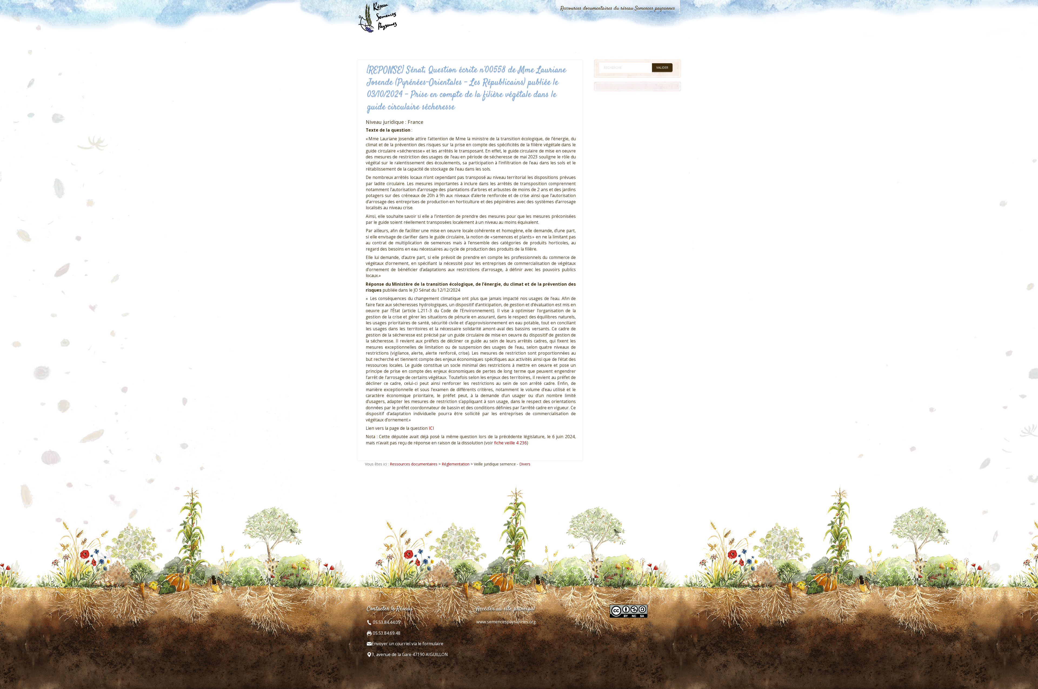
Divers (524, 464)
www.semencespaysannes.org (506, 622)
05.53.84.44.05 (386, 622)
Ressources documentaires (413, 464)
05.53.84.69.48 (386, 633)
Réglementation (456, 464)
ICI (431, 428)
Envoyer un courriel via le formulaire (407, 644)
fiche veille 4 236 (510, 443)
